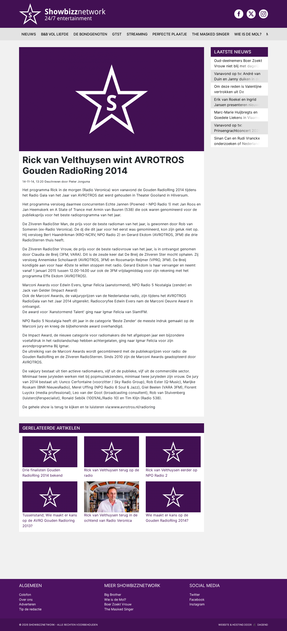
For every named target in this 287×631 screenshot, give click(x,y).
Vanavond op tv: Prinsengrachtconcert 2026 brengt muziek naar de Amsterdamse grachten (237, 133)
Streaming (137, 34)
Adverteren (27, 604)
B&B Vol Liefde (55, 34)
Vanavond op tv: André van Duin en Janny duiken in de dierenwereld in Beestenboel (238, 79)
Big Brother (112, 594)
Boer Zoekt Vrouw (118, 604)
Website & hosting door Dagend (243, 624)
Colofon (25, 594)
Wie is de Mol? (247, 34)
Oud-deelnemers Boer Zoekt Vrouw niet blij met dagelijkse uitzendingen (239, 66)
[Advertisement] (239, 221)
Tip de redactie (30, 609)
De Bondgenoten (90, 34)
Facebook (196, 599)
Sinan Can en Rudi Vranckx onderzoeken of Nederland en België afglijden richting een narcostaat (237, 146)
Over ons (26, 599)
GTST (117, 34)
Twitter (194, 594)
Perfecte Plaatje (169, 34)
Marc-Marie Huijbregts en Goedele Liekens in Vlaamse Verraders (238, 117)
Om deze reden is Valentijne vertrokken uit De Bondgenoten (237, 91)
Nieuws (29, 34)
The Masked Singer (210, 34)
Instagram (197, 604)
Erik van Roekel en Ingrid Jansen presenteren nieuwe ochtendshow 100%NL (237, 104)
